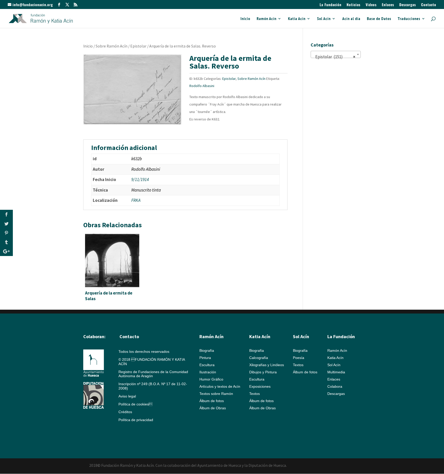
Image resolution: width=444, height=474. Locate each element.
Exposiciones (260, 386)
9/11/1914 (140, 179)
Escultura (207, 365)
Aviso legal (127, 396)
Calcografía (258, 358)
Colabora (334, 386)
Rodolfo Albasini (201, 85)
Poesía (298, 358)
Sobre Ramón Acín (111, 46)
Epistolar (138, 46)
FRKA (136, 200)
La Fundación (330, 5)
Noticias (353, 5)
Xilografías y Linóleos (266, 365)
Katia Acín (297, 19)
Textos (254, 394)
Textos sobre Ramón (216, 394)
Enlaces (388, 5)
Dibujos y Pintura (263, 372)
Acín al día (351, 19)
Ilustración (207, 372)
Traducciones (409, 19)
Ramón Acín (266, 19)
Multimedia (336, 372)
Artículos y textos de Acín (219, 386)
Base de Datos (379, 19)
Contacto (428, 5)
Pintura (205, 358)
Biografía (206, 350)
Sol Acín (324, 19)
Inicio (245, 19)
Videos (371, 5)
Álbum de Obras (212, 408)
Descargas (407, 5)
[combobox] (336, 54)
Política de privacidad (135, 420)
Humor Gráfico (211, 379)
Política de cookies (135, 404)
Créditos (125, 412)
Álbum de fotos (211, 401)
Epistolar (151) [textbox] (334, 57)
